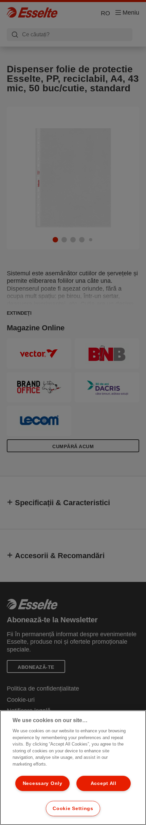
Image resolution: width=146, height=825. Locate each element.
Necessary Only (42, 783)
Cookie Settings (73, 808)
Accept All (103, 783)
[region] (73, 767)
